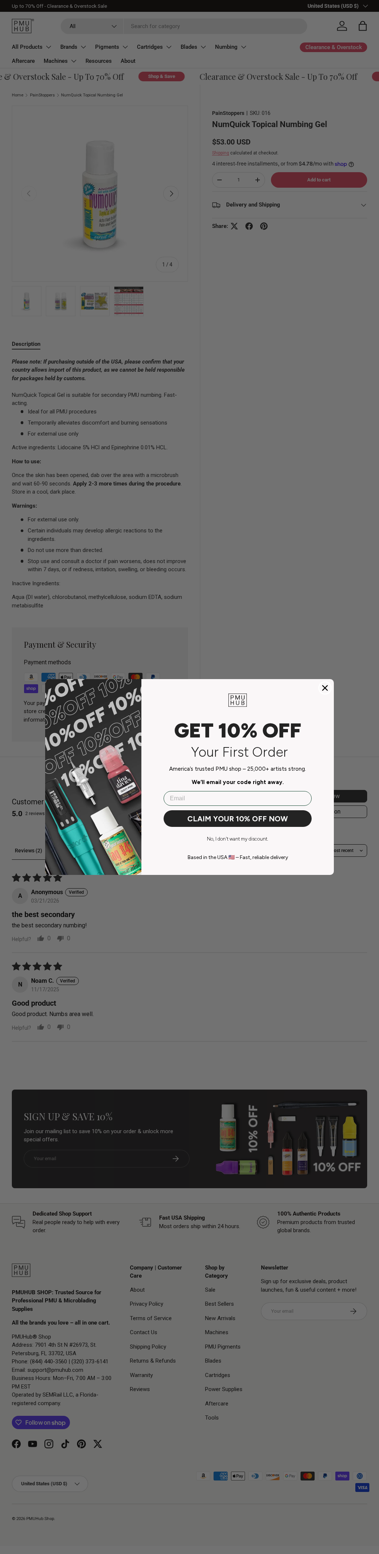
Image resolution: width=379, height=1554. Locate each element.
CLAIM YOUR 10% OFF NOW (237, 818)
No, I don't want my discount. (237, 839)
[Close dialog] (325, 688)
